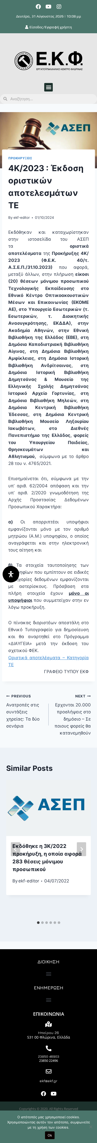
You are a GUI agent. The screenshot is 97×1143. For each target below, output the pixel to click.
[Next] (81, 849)
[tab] (38, 922)
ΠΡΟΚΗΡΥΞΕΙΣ (20, 158)
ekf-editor (21, 217)
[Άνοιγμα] (11, 574)
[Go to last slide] (15, 849)
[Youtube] (48, 7)
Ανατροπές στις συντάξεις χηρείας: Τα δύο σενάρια (23, 711)
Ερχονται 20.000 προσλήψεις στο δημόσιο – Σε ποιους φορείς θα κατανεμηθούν (73, 715)
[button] (48, 87)
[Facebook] (38, 7)
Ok (50, 1135)
